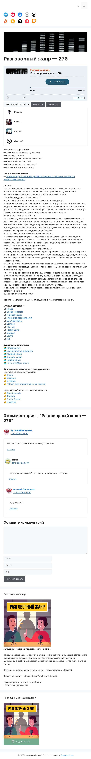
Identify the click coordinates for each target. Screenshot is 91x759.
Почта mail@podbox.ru (18, 363)
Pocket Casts (13, 330)
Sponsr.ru (11, 378)
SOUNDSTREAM (14, 321)
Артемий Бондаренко (21, 430)
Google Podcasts (15, 312)
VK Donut (11, 381)
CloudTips (11, 402)
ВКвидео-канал (14, 357)
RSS (9, 339)
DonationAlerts (14, 393)
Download (38, 104)
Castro (10, 336)
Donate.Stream (14, 399)
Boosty (10, 375)
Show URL (54, 104)
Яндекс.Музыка (14, 315)
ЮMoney (11, 396)
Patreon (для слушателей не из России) (26, 384)
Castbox (11, 324)
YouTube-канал (14, 354)
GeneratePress (67, 755)
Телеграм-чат (13, 348)
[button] (77, 5)
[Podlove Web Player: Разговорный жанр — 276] (45, 83)
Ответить (11, 450)
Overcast (11, 333)
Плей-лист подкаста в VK (19, 318)
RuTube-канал (14, 360)
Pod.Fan (11, 327)
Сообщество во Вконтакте (20, 351)
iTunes (10, 309)
